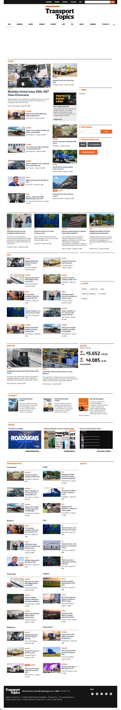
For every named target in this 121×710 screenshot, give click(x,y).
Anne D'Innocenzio (67, 671)
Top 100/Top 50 (105, 24)
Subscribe (57, 2)
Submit (106, 131)
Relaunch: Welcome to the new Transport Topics (59, 429)
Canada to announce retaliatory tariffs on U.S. (64, 142)
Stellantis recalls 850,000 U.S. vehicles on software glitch (69, 508)
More (114, 24)
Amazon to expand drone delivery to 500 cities (68, 583)
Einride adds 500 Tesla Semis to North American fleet (32, 615)
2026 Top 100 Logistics (97, 399)
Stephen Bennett (58, 198)
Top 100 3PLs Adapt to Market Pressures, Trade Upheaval (57, 372)
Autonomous (93, 24)
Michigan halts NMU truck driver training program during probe (99, 232)
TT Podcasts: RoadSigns (15, 429)
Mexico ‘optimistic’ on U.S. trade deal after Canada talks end (37, 164)
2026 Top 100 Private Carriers (26, 400)
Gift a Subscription (95, 144)
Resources (54, 697)
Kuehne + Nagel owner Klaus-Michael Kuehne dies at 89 (35, 198)
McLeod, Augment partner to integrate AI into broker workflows (74, 232)
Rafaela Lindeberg (30, 620)
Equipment (53, 24)
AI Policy (48, 699)
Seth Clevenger (57, 171)
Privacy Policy (40, 699)
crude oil (94, 289)
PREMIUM (55, 190)
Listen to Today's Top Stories (104, 451)
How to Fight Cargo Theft (61, 106)
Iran (102, 289)
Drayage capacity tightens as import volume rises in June (67, 615)
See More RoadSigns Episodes (32, 451)
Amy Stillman (65, 513)
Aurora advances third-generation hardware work (68, 652)
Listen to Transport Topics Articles (90, 429)
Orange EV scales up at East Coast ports (63, 81)
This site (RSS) (111, 694)
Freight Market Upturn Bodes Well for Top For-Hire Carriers (23, 372)
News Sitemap (57, 699)
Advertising (49, 2)
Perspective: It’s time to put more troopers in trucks (68, 492)
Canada (84, 299)
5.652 (93, 353)
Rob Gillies (56, 146)
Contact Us (16, 697)
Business (31, 24)
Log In (80, 2)
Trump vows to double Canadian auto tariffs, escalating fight (37, 131)
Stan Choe (37, 244)
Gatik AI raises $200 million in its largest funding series (36, 115)
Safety (63, 24)
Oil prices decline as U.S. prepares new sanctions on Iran (69, 546)
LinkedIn (106, 694)
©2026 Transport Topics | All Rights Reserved (20, 699)
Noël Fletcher (93, 249)
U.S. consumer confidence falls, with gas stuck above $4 (32, 296)
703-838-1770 (65, 691)
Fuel (72, 24)
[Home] (60, 13)
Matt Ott (28, 301)
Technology (42, 24)
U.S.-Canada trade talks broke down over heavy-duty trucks (37, 148)
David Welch (30, 118)
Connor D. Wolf (66, 620)
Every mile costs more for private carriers (63, 195)
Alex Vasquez (30, 168)
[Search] (112, 2)
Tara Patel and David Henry (34, 201)
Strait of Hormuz (88, 294)
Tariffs (84, 289)
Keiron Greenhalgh (14, 106)
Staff (25, 697)
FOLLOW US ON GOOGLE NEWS (88, 152)
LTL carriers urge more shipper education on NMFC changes (68, 599)
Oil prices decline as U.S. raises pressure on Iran (44, 232)
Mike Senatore (29, 675)
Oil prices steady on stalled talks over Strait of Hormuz (68, 562)
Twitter (97, 694)
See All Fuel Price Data (85, 364)
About (8, 697)
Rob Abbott (64, 497)
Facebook (92, 694)
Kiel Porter (29, 185)
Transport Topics (58, 85)
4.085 (93, 360)
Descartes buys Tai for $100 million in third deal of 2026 (32, 279)
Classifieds (65, 2)
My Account (73, 2)
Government (20, 24)
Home (9, 24)
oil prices (102, 294)
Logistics (81, 24)
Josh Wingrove (30, 135)
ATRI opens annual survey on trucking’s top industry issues (16, 232)
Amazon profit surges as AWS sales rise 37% (69, 668)
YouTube (101, 694)
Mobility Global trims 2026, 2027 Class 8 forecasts (28, 93)
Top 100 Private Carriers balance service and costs (63, 168)
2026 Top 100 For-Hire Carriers (61, 400)
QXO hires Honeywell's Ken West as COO (37, 181)
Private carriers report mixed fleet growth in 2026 (32, 670)
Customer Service (67, 697)
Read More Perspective (69, 451)
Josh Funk (64, 587)
